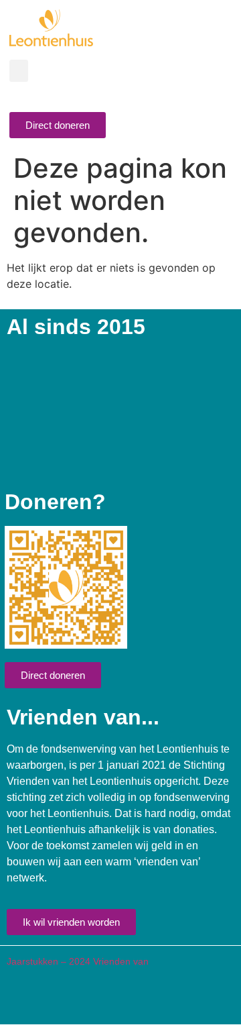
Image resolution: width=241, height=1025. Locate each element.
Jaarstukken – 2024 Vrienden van (78, 961)
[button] (18, 71)
